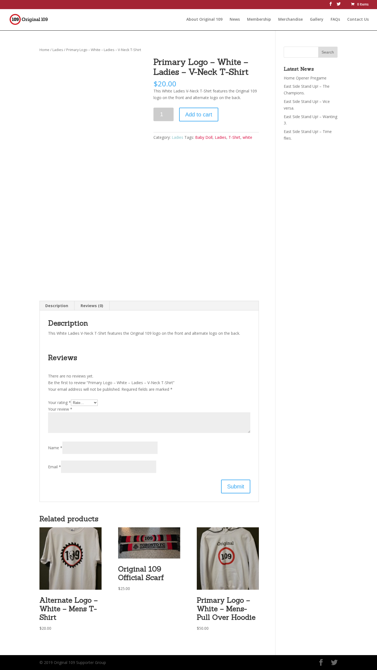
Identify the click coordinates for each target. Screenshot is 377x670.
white (247, 137)
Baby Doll (204, 137)
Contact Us (358, 19)
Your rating (59, 402)
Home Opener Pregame (305, 78)
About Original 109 (204, 19)
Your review (60, 409)
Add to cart (198, 114)
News (235, 19)
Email (54, 466)
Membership (259, 19)
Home (44, 49)
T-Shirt (234, 137)
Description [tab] (56, 305)
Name (55, 447)
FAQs (335, 19)
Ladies (57, 49)
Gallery (316, 19)
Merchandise (290, 19)
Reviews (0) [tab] (92, 305)
